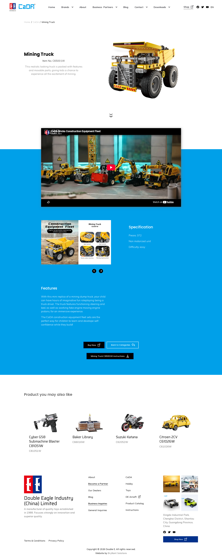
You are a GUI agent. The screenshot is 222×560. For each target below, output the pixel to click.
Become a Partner (98, 483)
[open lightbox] (76, 242)
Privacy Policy (56, 540)
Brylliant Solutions (117, 553)
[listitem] (76, 242)
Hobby (129, 483)
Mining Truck (48, 22)
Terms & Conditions (34, 540)
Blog (125, 7)
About (82, 7)
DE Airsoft (131, 496)
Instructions (132, 509)
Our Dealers (94, 490)
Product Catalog (135, 503)
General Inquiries (97, 510)
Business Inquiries (97, 503)
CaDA (36, 22)
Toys (128, 490)
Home (51, 7)
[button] (67, 7)
